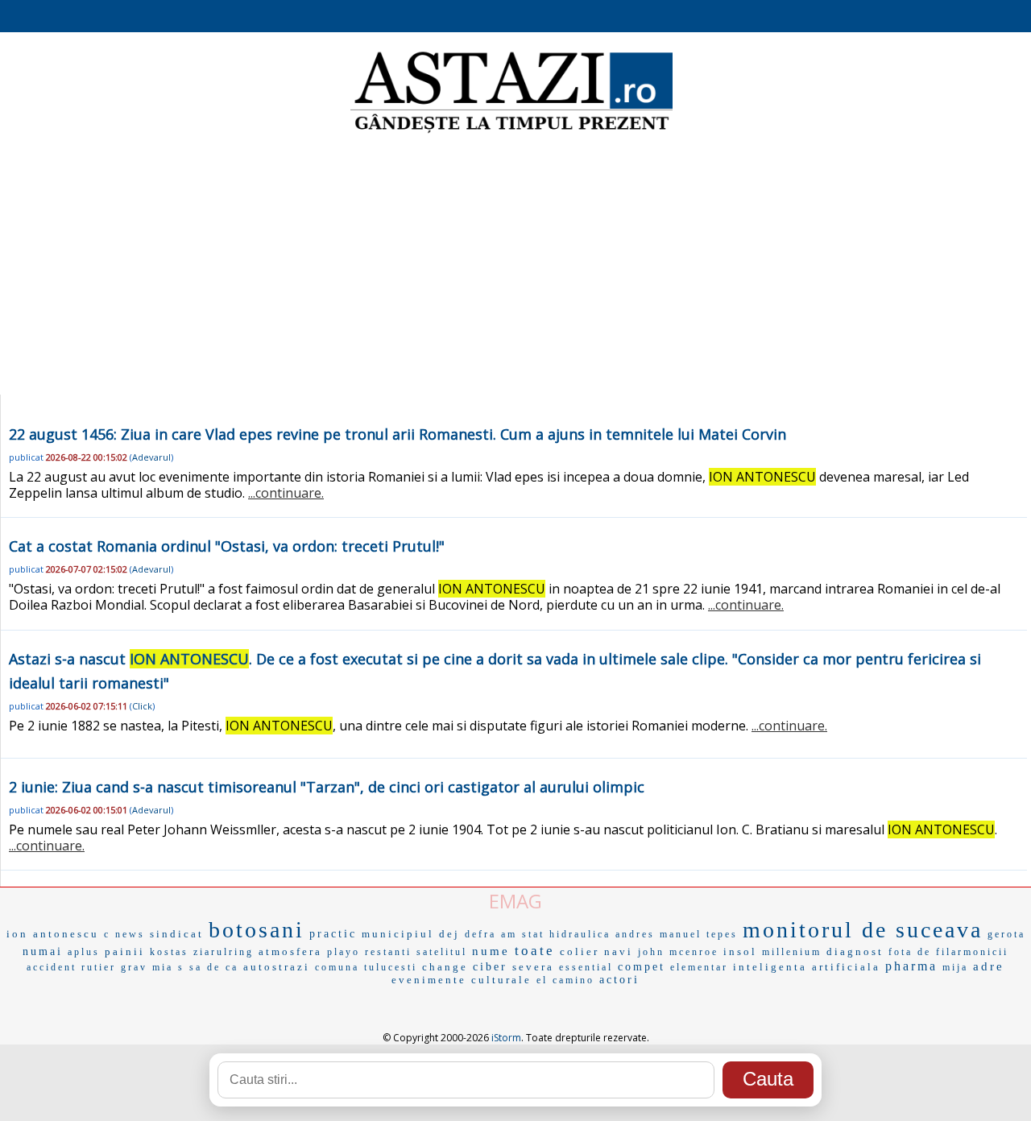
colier (579, 951)
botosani (256, 929)
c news (124, 934)
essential (586, 967)
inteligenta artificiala (806, 967)
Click (142, 706)
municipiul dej (411, 934)
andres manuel (658, 934)
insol (740, 951)
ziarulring (223, 952)
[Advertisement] (515, 265)
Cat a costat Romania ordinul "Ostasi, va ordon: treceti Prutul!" (227, 546)
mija (955, 967)
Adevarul (151, 457)
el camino (565, 980)
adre (988, 966)
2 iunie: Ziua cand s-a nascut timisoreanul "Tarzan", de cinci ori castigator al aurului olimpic (326, 786)
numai (43, 951)
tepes (722, 934)
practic (333, 934)
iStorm (506, 1037)
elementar (699, 967)
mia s (168, 967)
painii (125, 951)
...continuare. (286, 493)
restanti (388, 952)
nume (491, 951)
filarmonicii (972, 952)
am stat (522, 934)
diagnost (855, 951)
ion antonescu (52, 934)
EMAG (515, 900)
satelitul (441, 952)
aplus (84, 952)
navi (618, 951)
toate (535, 950)
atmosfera (290, 951)
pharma (911, 966)
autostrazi (276, 967)
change (445, 967)
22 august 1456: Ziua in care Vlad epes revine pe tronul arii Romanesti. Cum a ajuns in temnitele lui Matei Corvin (397, 434)
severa (533, 967)
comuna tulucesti (366, 967)
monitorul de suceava (863, 929)
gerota (1006, 934)
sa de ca (213, 967)
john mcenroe (678, 952)
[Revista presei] (511, 131)
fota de (909, 952)
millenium (792, 952)
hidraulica (580, 934)
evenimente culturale (461, 980)
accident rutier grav (87, 967)
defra (480, 934)
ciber (490, 967)
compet (641, 967)
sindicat (177, 934)
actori (619, 980)
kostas (169, 952)
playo (343, 952)
